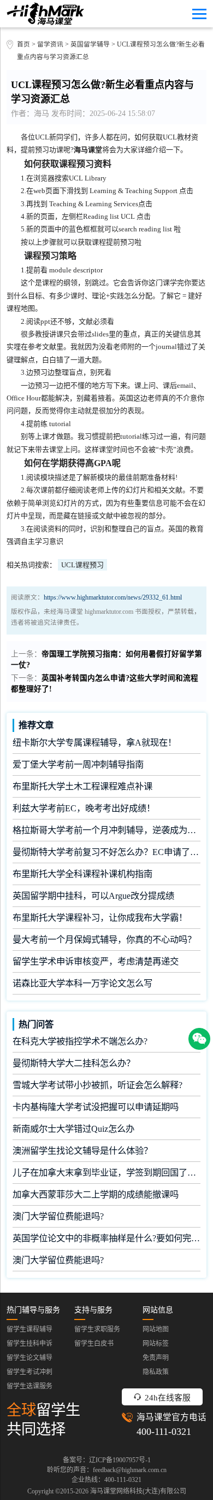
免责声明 (156, 1358)
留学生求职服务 (97, 1329)
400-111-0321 (164, 1431)
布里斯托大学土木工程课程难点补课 (82, 786)
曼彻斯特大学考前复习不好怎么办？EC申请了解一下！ (106, 852)
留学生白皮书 (94, 1343)
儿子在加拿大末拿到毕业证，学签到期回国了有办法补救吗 (106, 1172)
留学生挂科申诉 (29, 1343)
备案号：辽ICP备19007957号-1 (107, 1460)
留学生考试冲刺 (29, 1372)
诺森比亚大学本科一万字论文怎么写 (82, 983)
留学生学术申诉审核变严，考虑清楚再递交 (96, 961)
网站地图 (156, 1329)
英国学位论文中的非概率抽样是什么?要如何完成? (106, 1238)
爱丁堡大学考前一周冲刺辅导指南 (78, 764)
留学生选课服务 (29, 1386)
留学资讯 (50, 44)
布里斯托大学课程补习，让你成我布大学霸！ (100, 917)
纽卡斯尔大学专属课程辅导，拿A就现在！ (94, 742)
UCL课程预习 (82, 565)
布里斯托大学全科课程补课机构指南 (82, 874)
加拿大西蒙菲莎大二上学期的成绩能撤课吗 (96, 1194)
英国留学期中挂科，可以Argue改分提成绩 (93, 896)
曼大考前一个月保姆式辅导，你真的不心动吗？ (104, 939)
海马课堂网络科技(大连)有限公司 (138, 1491)
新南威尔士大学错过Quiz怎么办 (73, 1129)
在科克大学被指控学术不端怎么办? (80, 1041)
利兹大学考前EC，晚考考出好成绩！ (84, 808)
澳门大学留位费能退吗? (58, 1216)
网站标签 (156, 1343)
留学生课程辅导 (29, 1329)
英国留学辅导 (90, 44)
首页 (23, 44)
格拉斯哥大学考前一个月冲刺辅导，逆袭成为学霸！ (106, 830)
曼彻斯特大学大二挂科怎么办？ (74, 1063)
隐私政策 (156, 1372)
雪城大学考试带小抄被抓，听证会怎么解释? (97, 1085)
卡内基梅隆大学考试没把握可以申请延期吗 (96, 1107)
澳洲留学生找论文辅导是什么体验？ (82, 1151)
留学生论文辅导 (29, 1358)
